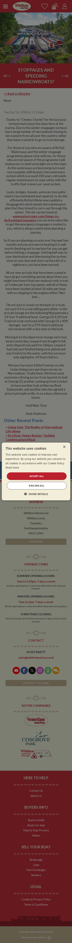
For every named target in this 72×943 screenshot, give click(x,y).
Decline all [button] (36, 485)
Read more (12, 467)
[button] (36, 494)
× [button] (64, 447)
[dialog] (36, 471)
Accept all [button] (37, 476)
